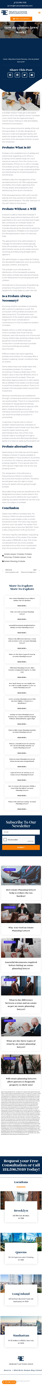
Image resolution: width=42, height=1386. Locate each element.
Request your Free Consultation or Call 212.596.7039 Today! (21, 1165)
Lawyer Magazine (29, 1120)
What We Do (18, 1370)
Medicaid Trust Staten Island (21, 1364)
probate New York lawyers (6, 1123)
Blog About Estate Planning (18, 59)
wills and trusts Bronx (10, 1117)
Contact (38, 1370)
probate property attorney (6, 1110)
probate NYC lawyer (24, 1108)
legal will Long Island (5, 1092)
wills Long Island (10, 1122)
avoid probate (8, 458)
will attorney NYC (8, 1114)
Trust (29, 557)
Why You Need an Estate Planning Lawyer (22, 613)
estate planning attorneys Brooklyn (30, 1123)
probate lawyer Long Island (29, 1104)
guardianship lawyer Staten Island (8, 1134)
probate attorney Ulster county (31, 1102)
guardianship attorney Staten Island (8, 1131)
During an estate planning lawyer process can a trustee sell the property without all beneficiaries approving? (22, 717)
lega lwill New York (13, 1092)
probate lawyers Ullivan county (29, 1107)
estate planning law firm (18, 13)
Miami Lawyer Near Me (20, 1120)
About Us (7, 1370)
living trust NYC (30, 1093)
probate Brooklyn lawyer (6, 1104)
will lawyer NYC (22, 1116)
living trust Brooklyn (5, 1093)
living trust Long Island (13, 1093)
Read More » (22, 606)
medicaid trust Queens (16, 1096)
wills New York (17, 1122)
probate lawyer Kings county (17, 1104)
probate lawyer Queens (12, 1105)
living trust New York (22, 1093)
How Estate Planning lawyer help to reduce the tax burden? (22, 599)
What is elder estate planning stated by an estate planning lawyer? (22, 731)
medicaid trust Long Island (26, 1095)
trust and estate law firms (17, 1123)
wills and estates (30, 121)
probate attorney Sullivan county (18, 1102)
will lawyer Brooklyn (36, 1114)
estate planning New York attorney (29, 1125)
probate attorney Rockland (34, 1101)
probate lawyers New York (23, 1105)
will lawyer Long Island (5, 1116)
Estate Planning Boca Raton (10, 1120)
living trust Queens (37, 1093)
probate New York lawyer (14, 1108)
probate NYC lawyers (33, 1108)
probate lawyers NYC (33, 1105)
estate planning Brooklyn (17, 1125)
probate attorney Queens (23, 1101)
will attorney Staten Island (26, 1114)
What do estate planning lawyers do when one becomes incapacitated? (22, 760)
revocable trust (7, 1113)
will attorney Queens (17, 1114)
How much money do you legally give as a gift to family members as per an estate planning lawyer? (22, 685)
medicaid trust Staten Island (26, 1096)
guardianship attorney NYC (22, 1129)
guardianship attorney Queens (34, 1129)
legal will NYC (20, 1092)
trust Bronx (13, 1113)
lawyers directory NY (10, 1111)
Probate (20, 231)
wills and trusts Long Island (30, 1117)
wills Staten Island (23, 1122)
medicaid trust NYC (7, 1096)
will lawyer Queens (30, 1116)
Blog (33, 1370)
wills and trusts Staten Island (31, 1119)
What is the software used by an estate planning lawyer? (22, 803)
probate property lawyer (17, 1110)
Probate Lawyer (19, 557)
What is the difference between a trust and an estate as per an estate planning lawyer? (22, 641)
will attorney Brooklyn (20, 1113)
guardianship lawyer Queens (34, 1132)
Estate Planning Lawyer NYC (22, 1132)
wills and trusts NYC (12, 1119)
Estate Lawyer (10, 554)
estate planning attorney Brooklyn (20, 1126)
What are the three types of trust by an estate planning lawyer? (22, 655)
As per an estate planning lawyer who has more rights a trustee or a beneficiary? (22, 701)
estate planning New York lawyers (8, 1128)
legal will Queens (27, 1092)
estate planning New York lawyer (33, 1126)
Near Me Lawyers (25, 1134)
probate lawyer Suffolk (18, 1107)
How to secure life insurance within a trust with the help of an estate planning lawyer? (22, 788)
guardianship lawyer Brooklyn (22, 1131)
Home (5, 59)
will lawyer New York (14, 1116)
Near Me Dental (18, 1134)
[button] (39, 12)
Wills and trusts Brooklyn (20, 1117)
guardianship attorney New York (10, 1129)
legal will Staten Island (35, 1092)
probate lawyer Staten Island (7, 1107)
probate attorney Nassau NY (23, 1099)
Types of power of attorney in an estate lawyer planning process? (22, 774)
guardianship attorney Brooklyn (21, 1128)
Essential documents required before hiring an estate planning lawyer (22, 626)
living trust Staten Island (6, 1095)
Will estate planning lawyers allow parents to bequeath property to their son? (22, 670)
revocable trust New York (20, 1111)
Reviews (27, 1370)
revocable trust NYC (30, 1111)
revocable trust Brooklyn (28, 1110)
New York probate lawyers (12, 1098)
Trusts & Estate (18, 12)
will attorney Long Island (29, 1113)
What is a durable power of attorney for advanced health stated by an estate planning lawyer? (22, 746)
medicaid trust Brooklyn (16, 1095)
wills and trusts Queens (21, 1119)
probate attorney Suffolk (6, 1102)
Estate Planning (10, 561)
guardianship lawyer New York (10, 1132)
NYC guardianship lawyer (23, 1098)
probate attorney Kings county (10, 1099)
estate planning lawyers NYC (33, 1122)
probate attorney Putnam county (11, 1101)
